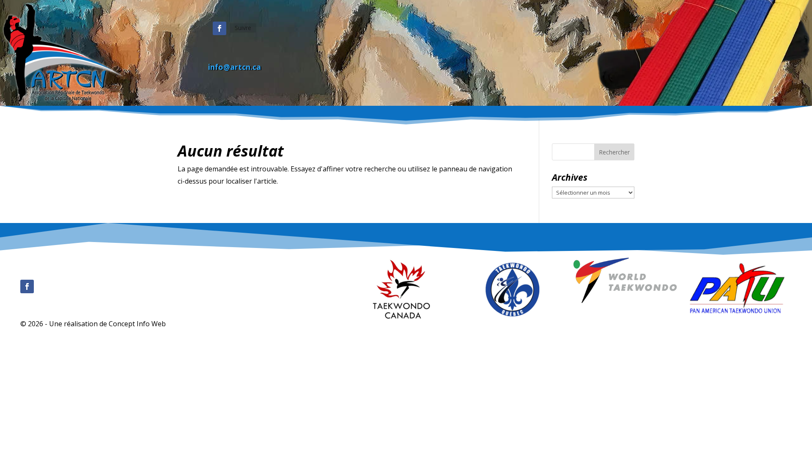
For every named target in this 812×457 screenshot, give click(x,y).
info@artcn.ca (234, 67)
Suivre (243, 28)
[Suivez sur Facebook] (219, 28)
